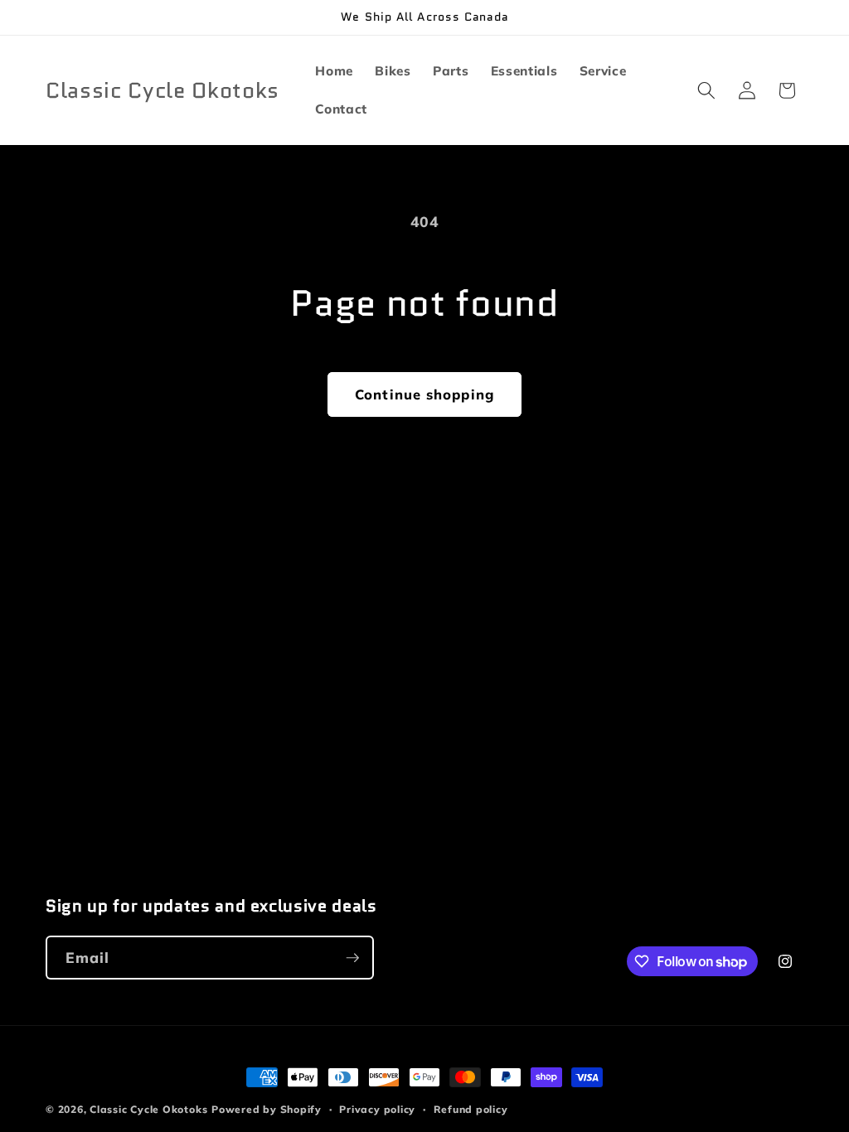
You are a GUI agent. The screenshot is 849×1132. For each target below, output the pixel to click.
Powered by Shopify (266, 1109)
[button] (706, 90)
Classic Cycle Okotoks (148, 1109)
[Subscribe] (352, 958)
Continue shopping (424, 394)
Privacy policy (377, 1109)
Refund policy (471, 1109)
